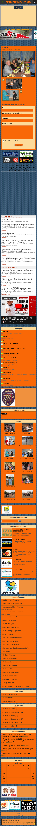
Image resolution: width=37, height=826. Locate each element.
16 (33, 773)
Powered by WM (18, 815)
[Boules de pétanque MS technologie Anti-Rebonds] (10, 158)
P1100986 (9, 446)
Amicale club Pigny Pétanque (13, 607)
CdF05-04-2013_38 (10, 433)
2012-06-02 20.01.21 (10, 486)
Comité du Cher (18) (10, 709)
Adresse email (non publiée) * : (12, 113)
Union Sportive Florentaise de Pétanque (16, 686)
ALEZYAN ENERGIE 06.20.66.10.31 (21, 530)
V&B (16, 549)
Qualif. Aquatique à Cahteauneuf (27, 446)
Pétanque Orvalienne (10, 676)
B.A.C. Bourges (8, 624)
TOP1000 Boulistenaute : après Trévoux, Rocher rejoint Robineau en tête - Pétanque (18, 259)
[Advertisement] (17, 196)
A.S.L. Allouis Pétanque (11, 600)
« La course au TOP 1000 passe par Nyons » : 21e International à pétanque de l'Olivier (17, 289)
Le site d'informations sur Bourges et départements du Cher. (22, 542)
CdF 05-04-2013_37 (27, 471)
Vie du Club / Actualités (10, 343)
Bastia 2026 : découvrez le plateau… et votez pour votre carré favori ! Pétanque (17, 241)
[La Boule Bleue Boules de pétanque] (10, 152)
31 (4, 781)
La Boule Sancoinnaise (11, 644)
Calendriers (7, 372)
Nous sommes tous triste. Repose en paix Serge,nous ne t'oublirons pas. (16, 735)
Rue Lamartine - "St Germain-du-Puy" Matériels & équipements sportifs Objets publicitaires (23, 574)
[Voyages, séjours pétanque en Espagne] (26, 158)
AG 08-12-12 (27, 433)
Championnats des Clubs (11, 353)
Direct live (24, 169)
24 (4, 779)
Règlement (6, 378)
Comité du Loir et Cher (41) (12, 722)
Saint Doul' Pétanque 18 (11, 679)
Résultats (6, 367)
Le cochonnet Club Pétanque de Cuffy (16, 648)
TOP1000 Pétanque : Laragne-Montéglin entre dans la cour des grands (17, 271)
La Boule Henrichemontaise (12, 638)
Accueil (5, 331)
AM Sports (18, 570)
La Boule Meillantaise (10, 641)
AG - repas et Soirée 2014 (27, 458)
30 (33, 779)
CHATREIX (19, 559)
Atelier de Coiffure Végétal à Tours (12, 167)
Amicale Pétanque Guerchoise (13, 612)
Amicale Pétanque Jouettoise (13, 617)
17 (4, 776)
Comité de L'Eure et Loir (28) (13, 712)
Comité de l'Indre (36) (10, 715)
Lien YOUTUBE (5, 614)
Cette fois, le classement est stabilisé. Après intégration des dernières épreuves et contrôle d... (17, 262)
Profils (5, 341)
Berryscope (26, 167)
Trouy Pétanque (8, 683)
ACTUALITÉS (6, 220)
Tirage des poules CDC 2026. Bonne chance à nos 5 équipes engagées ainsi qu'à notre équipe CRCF (17, 741)
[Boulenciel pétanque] (26, 152)
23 (33, 776)
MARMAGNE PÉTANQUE (18, 2)
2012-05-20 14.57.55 (10, 499)
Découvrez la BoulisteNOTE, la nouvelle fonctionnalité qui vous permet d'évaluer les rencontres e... (17, 274)
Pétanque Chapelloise (10, 669)
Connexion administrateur (10, 820)
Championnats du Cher (10, 358)
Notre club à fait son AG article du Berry (16, 753)
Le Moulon (6, 651)
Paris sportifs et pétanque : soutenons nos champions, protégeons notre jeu (16, 250)
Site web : (5, 118)
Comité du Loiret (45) (10, 726)
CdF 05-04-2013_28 (27, 499)
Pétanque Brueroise (10, 665)
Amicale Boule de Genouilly (12, 603)
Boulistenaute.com (9, 701)
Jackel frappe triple (8, 233)
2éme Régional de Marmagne (13, 746)
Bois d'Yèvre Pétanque (11, 627)
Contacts (6, 383)
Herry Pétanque (8, 634)
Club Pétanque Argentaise (12, 631)
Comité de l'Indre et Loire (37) (13, 719)
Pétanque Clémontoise (10, 672)
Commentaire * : (7, 123)
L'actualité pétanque (10, 694)
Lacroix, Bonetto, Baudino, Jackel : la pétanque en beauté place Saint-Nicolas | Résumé (17, 225)
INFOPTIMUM (20, 539)
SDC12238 (27, 484)
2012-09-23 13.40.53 (10, 471)
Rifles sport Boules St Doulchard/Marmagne (18, 749)
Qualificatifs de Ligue (10, 362)
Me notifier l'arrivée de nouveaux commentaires (19, 141)
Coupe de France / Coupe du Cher (14, 348)
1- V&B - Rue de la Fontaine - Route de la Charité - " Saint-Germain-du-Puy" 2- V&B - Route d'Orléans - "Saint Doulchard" (24, 553)
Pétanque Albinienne (10, 658)
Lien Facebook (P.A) (6, 609)
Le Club (5, 336)
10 (4, 773)
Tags (18, 813)
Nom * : (4, 108)
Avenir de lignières (9, 620)
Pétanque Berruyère (10, 662)
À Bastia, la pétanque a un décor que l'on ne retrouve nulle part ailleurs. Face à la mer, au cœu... (17, 228)
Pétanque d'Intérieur (19, 165)
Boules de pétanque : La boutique (19, 170)
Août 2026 (18, 763)
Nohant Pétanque (9, 655)
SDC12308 (10, 458)
